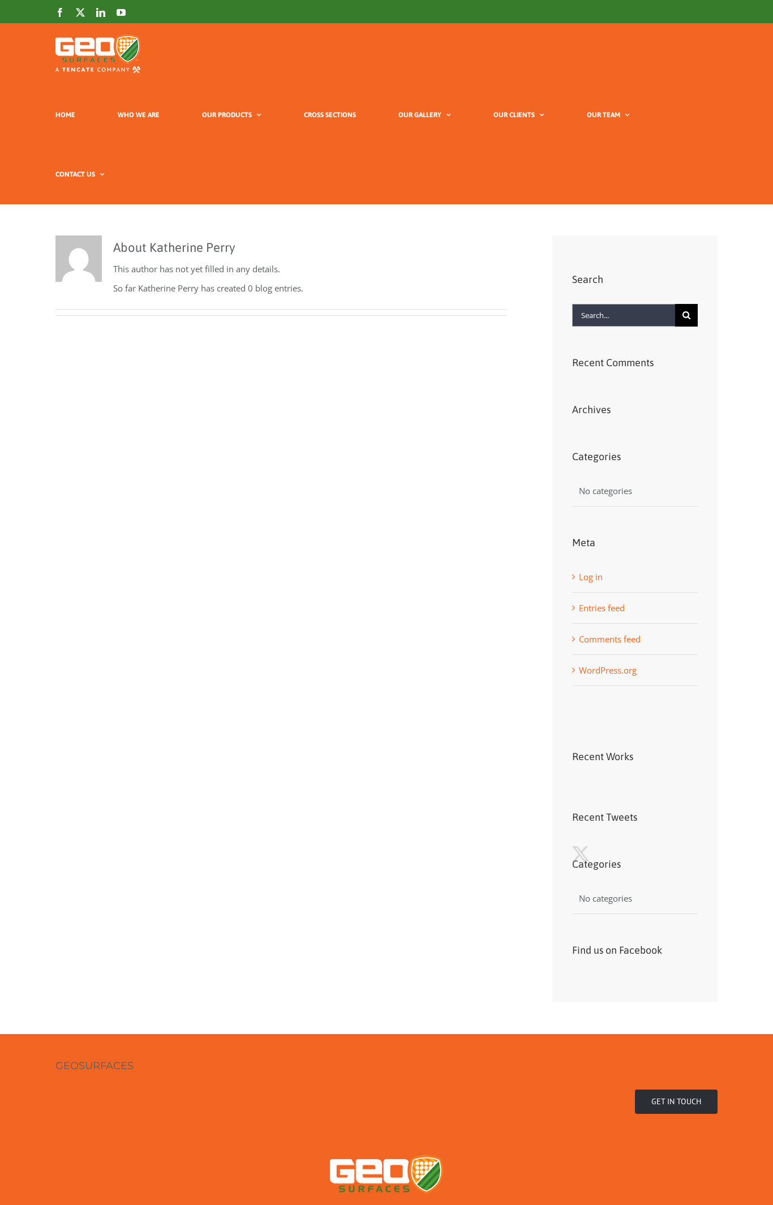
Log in (591, 576)
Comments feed (610, 639)
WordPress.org (608, 670)
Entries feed (602, 608)
